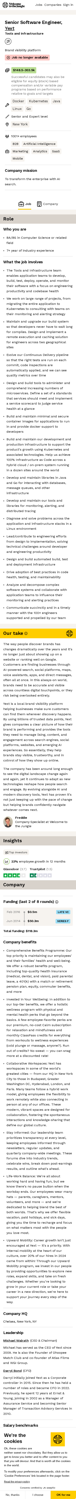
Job (28, 204)
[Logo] (13, 5)
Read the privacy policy (17, 1481)
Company (50, 204)
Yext (9, 28)
